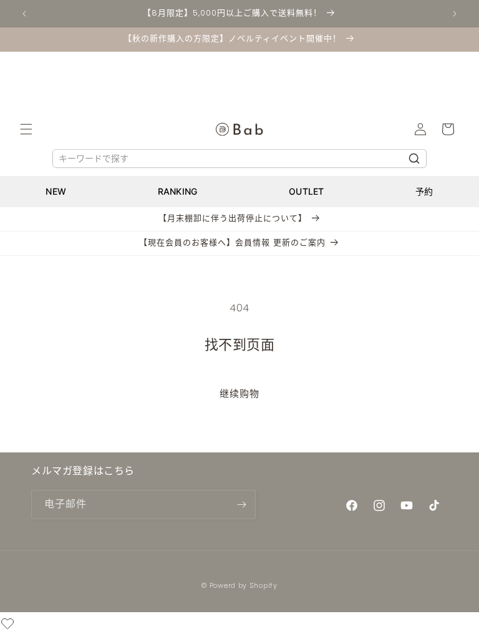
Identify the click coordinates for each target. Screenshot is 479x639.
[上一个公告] (24, 13)
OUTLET (306, 191)
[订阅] (241, 504)
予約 (424, 191)
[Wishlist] (7, 625)
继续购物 (239, 393)
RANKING (178, 191)
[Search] (414, 158)
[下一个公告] (454, 13)
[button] (26, 129)
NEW (56, 191)
